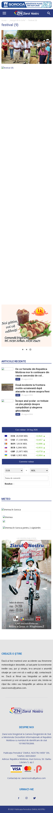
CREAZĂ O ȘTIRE (11, 653)
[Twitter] (34, 798)
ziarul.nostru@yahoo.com (33, 778)
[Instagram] (26, 798)
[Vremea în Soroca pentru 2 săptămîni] (21, 527)
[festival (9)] (26, 63)
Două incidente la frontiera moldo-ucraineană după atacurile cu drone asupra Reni (32, 388)
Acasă (3, 20)
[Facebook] (18, 798)
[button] (49, 13)
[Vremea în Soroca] (11, 509)
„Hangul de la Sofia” (17, 20)
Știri (17, 379)
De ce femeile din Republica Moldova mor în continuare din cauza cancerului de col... (32, 372)
